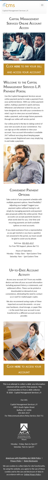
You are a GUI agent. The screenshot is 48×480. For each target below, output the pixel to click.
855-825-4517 (28, 243)
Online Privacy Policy (32, 475)
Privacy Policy (15, 461)
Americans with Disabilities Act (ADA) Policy (23, 458)
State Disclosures (31, 461)
